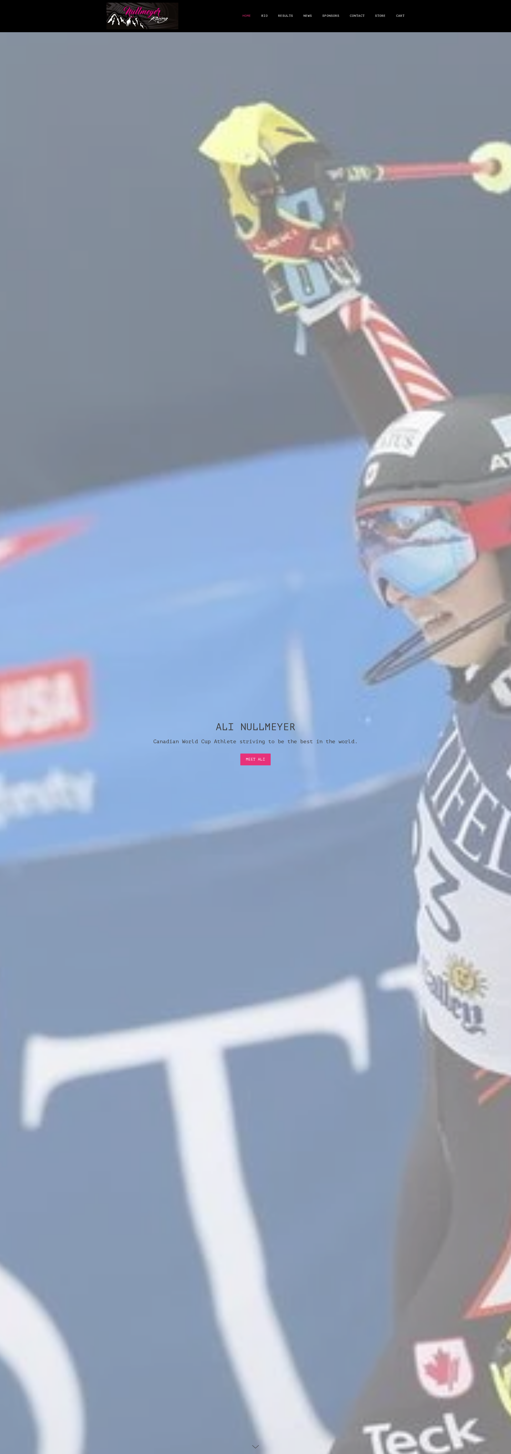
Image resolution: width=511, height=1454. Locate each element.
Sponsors (330, 16)
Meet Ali (255, 759)
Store (380, 16)
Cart (400, 16)
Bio (264, 16)
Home (246, 16)
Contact (357, 16)
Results (285, 16)
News (307, 16)
